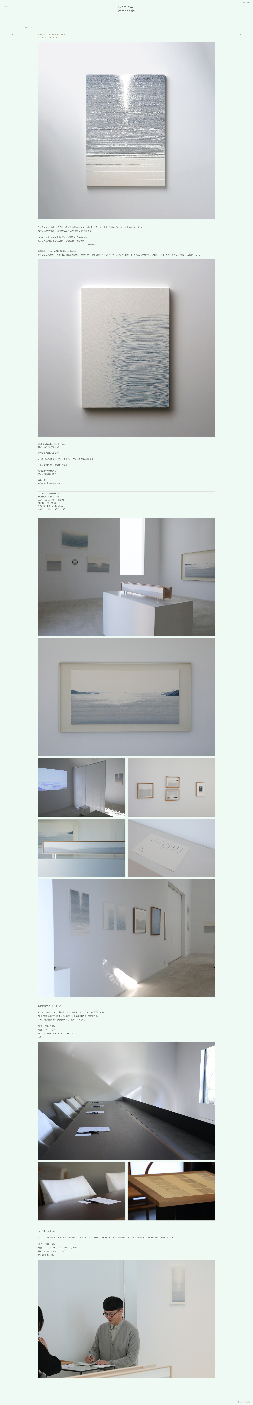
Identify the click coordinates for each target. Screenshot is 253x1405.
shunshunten (54, 483)
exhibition (29, 27)
